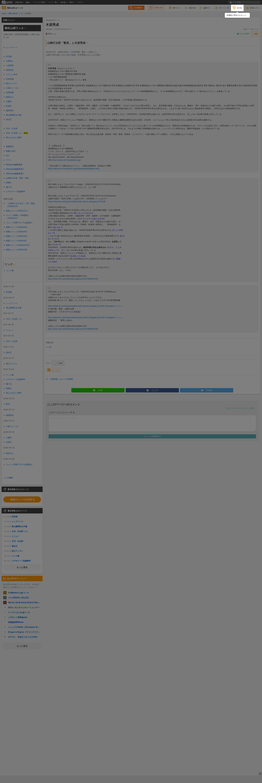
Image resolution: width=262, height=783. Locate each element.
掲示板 (239, 8)
